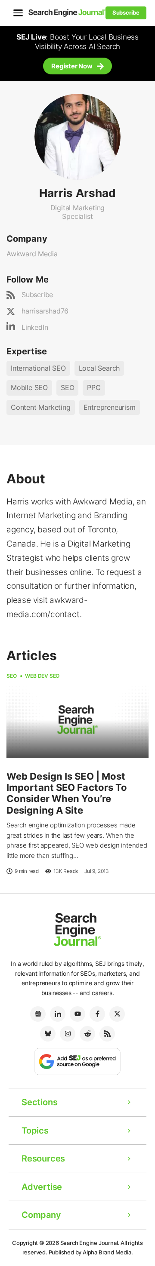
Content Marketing (41, 407)
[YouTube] (77, 1014)
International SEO (38, 368)
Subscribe (37, 294)
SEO (67, 387)
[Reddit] (87, 1034)
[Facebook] (97, 1014)
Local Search (99, 368)
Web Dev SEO (42, 676)
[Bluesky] (48, 1034)
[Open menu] (18, 12)
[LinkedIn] (57, 1014)
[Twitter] (117, 1014)
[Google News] (38, 1014)
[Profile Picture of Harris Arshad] (77, 136)
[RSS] (107, 1034)
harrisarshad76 (45, 311)
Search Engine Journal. (90, 1242)
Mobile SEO (29, 387)
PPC (93, 387)
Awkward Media (31, 253)
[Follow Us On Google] (77, 1061)
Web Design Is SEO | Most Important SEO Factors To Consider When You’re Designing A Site (66, 793)
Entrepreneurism (110, 407)
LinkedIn (35, 327)
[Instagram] (67, 1034)
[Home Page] (67, 12)
